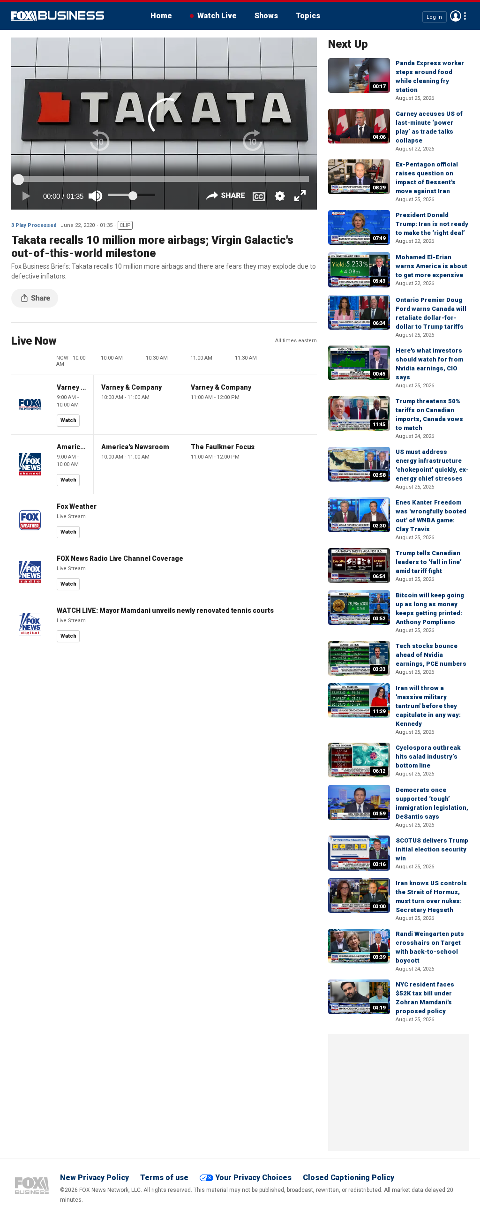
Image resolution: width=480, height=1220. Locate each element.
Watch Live (217, 15)
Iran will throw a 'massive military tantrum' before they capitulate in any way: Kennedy (428, 706)
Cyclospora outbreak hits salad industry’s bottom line (428, 756)
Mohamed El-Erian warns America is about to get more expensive (431, 266)
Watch (68, 420)
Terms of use (164, 1177)
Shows (266, 15)
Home (161, 15)
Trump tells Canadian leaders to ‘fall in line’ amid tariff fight (429, 562)
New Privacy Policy (94, 1177)
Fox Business (57, 16)
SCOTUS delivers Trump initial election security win (432, 849)
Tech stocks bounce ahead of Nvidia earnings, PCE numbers (431, 654)
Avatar (455, 16)
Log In (434, 17)
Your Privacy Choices (253, 1177)
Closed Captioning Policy (348, 1177)
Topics (308, 15)
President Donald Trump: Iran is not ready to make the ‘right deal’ (432, 223)
